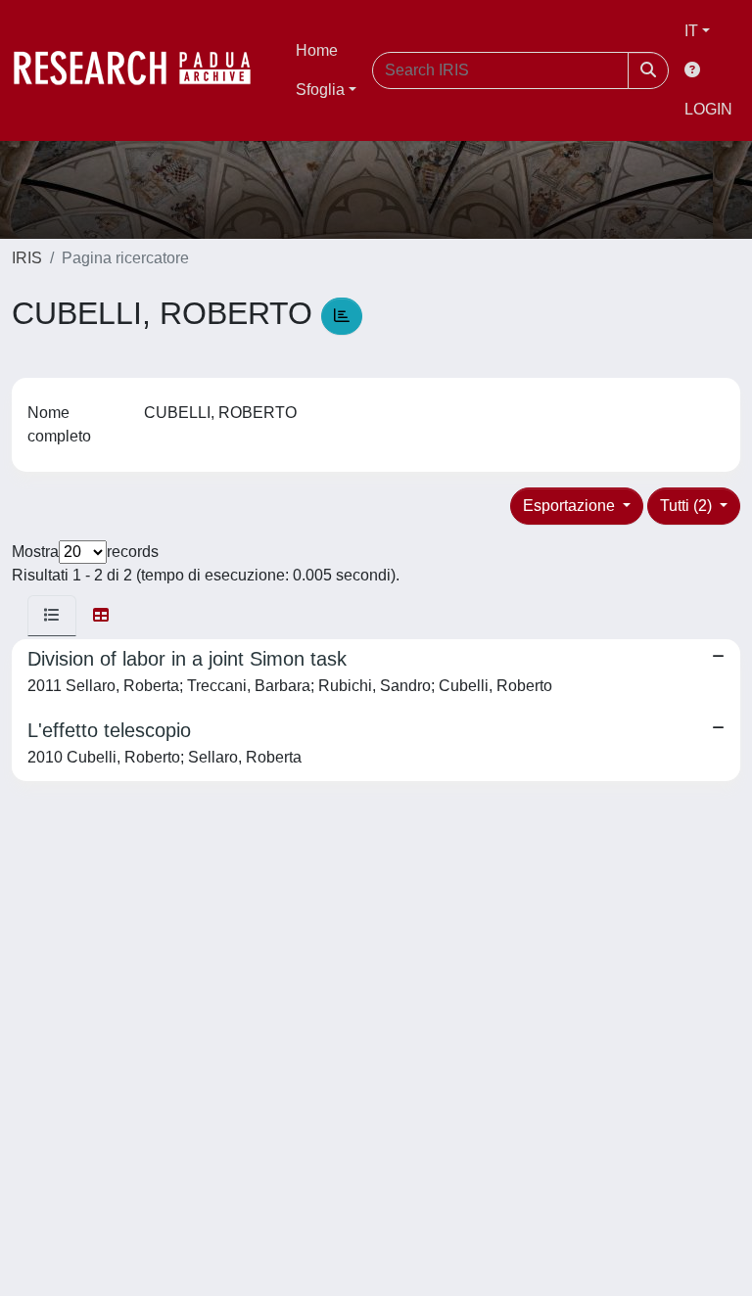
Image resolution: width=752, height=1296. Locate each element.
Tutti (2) (688, 505)
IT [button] (691, 31)
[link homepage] (142, 70)
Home (317, 50)
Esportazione (571, 505)
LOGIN (708, 109)
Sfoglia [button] (320, 89)
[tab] (51, 615)
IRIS (27, 258)
